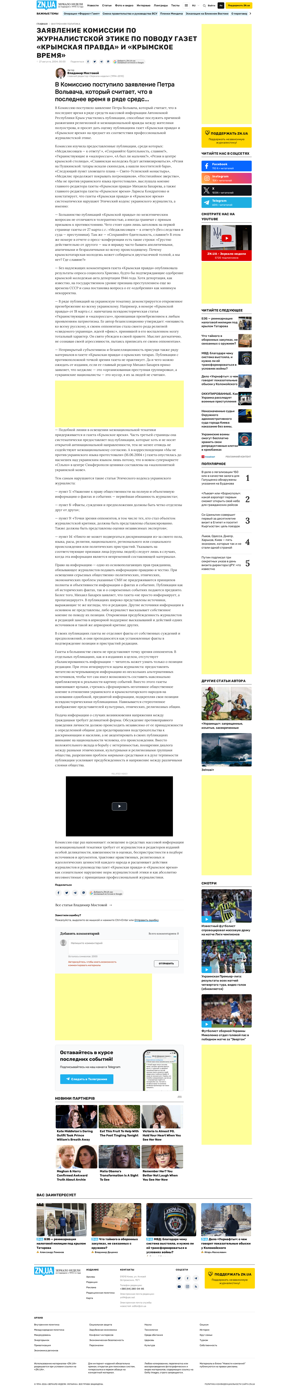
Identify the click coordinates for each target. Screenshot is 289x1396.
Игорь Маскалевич (215, 1252)
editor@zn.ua (139, 1306)
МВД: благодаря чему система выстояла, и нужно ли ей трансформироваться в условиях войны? (219, 360)
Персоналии (96, 1345)
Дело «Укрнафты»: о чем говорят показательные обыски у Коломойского (220, 380)
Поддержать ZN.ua (239, 5)
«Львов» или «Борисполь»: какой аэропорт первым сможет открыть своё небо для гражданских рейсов (221, 499)
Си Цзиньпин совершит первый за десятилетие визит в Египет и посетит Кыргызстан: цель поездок (221, 520)
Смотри (209, 883)
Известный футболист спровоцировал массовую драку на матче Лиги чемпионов (226, 930)
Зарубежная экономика (103, 1329)
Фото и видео (124, 5)
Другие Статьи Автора (224, 681)
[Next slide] (249, 13)
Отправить (166, 963)
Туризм (204, 1340)
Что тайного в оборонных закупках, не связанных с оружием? (220, 339)
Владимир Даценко (106, 1252)
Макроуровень (42, 1335)
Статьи (107, 5)
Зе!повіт (208, 770)
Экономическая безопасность (106, 1340)
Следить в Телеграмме (89, 1079)
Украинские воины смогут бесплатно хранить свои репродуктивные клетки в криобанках (220, 441)
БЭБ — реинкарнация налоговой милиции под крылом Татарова (219, 322)
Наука (148, 1324)
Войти (211, 5)
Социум (204, 1324)
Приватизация (42, 1345)
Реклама (91, 1287)
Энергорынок (41, 1340)
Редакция (92, 1282)
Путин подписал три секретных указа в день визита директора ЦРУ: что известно (221, 563)
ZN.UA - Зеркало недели (226, 254)
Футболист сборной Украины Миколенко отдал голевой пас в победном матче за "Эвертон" (225, 1035)
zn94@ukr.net (127, 1297)
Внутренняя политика (46, 1324)
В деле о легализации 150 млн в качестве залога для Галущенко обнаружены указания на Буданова (220, 477)
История (204, 1329)
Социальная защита (100, 1324)
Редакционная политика (100, 1292)
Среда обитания (153, 1335)
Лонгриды (161, 5)
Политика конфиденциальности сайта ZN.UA (230, 1384)
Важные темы (48, 13)
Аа (221, 5)
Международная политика (49, 1329)
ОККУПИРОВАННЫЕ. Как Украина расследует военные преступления (220, 397)
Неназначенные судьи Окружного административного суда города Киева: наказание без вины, (218, 418)
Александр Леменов (52, 1252)
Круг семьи (206, 1335)
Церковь (149, 1340)
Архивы (90, 1276)
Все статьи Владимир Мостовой (81, 905)
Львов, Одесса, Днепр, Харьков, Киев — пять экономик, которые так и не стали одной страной (221, 541)
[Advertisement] (119, 404)
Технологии (151, 1329)
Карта (89, 1298)
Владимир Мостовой (83, 73)
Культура (149, 1345)
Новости (93, 5)
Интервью (144, 5)
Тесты (175, 5)
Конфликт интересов (101, 1335)
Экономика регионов (46, 1350)
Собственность (208, 1345)
